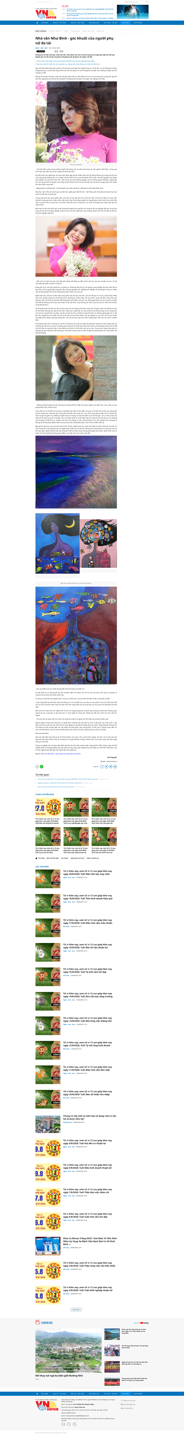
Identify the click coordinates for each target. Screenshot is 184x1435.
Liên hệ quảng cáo (129, 1404)
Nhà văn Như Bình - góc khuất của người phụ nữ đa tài (61, 754)
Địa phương (138, 23)
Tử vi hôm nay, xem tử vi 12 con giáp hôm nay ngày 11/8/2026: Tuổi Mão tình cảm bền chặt (87, 1068)
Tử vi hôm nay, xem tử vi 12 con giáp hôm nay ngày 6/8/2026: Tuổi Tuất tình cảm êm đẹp (87, 1215)
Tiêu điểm (44, 23)
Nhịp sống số (75, 31)
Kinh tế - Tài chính (59, 23)
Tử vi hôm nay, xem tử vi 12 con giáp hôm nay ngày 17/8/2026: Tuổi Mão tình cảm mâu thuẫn (87, 921)
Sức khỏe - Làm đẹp (110, 23)
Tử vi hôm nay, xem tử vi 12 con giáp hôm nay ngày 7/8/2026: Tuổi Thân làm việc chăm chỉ (87, 1191)
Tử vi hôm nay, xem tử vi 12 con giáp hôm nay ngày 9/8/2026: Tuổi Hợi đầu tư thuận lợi (87, 1142)
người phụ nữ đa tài (77, 858)
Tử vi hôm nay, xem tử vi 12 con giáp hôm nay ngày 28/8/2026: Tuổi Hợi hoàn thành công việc (68, 779)
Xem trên (137, 1323)
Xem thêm (76, 1310)
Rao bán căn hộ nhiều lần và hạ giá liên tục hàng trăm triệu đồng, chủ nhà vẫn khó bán (68, 64)
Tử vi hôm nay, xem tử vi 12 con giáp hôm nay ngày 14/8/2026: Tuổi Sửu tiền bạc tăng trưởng (88, 995)
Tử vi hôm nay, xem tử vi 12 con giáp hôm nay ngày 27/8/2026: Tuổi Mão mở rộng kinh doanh (47, 821)
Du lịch (66, 31)
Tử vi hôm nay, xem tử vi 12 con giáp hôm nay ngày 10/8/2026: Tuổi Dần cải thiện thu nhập (87, 1093)
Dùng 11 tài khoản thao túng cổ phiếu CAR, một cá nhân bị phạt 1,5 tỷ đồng (90, 18)
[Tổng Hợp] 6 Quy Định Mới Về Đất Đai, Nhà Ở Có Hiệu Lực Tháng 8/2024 (134, 1379)
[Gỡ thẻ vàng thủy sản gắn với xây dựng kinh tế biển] (112, 1350)
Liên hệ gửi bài (128, 1408)
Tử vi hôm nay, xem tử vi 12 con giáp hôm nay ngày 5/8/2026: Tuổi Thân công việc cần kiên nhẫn (89, 1264)
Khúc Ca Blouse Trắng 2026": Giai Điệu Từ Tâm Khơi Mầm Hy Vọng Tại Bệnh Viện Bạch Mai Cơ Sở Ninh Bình (90, 1241)
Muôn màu (100, 31)
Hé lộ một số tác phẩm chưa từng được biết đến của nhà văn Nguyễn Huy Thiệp (65, 61)
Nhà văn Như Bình (53, 858)
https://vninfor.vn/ (93, 858)
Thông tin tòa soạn (129, 1400)
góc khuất (64, 858)
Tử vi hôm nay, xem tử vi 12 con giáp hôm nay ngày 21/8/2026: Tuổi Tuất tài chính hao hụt (104, 850)
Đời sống (125, 23)
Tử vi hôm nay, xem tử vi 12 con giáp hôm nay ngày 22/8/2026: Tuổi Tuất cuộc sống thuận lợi (76, 850)
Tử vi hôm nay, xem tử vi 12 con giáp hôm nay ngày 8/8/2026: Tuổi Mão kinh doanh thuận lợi (87, 1166)
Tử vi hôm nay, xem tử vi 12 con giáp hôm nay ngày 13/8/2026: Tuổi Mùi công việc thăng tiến (87, 1019)
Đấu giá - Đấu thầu (77, 23)
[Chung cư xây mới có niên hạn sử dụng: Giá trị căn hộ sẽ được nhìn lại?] (47, 1123)
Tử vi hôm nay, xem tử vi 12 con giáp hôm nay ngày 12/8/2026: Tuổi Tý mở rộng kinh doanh (87, 1044)
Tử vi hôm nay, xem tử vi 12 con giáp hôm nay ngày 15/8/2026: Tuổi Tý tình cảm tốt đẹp (87, 970)
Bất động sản (94, 23)
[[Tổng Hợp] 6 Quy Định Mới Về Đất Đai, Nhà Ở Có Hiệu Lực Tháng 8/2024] (112, 1383)
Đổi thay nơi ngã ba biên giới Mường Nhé (59, 1375)
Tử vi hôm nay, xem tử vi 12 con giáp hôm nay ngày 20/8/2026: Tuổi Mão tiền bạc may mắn (87, 872)
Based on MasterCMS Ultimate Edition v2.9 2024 (50, 1433)
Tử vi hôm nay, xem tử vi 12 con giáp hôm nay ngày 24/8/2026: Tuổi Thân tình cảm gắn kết (104, 821)
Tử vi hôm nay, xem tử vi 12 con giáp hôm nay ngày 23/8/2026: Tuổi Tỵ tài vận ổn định (47, 850)
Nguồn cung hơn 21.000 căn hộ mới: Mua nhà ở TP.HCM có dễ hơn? (60, 783)
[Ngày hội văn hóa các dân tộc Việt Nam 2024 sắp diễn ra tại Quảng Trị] (112, 1367)
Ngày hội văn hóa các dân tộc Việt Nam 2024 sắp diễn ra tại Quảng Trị (135, 1363)
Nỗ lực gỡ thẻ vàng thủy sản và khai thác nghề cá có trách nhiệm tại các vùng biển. (134, 1331)
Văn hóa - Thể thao (55, 31)
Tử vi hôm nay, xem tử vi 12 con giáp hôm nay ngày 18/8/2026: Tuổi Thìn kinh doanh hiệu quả (87, 897)
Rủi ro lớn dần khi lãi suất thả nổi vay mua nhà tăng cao (56, 787)
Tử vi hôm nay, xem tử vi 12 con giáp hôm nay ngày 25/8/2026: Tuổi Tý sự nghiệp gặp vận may (76, 821)
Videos (47, 1322)
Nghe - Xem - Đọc (88, 31)
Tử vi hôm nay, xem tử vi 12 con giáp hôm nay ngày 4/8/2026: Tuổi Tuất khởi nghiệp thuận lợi (88, 1289)
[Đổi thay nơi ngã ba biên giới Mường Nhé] (68, 1350)
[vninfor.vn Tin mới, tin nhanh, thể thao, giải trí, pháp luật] (45, 14)
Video (37, 1379)
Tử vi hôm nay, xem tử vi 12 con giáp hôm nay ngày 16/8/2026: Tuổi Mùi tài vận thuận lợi (87, 946)
